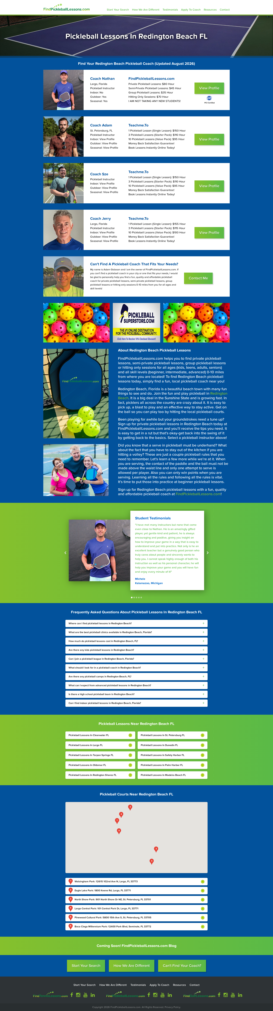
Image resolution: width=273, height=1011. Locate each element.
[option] (136, 553)
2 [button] (134, 597)
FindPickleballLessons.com (198, 494)
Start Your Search (118, 9)
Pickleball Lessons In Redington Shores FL (92, 775)
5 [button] (141, 597)
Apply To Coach (191, 9)
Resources (210, 9)
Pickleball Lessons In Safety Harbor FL (162, 755)
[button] (117, 821)
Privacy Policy (172, 1007)
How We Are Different (145, 9)
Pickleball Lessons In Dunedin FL (159, 745)
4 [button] (139, 597)
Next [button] (207, 553)
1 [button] (132, 597)
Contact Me (198, 278)
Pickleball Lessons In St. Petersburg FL (163, 735)
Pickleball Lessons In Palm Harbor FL (162, 765)
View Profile (209, 88)
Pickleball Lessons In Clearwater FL (89, 735)
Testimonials (170, 9)
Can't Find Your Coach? (182, 965)
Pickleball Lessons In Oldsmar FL (87, 765)
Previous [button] (65, 553)
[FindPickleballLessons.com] (66, 7)
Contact (225, 9)
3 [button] (136, 597)
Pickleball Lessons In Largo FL (86, 745)
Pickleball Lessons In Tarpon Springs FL (91, 755)
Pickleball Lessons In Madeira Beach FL (163, 775)
